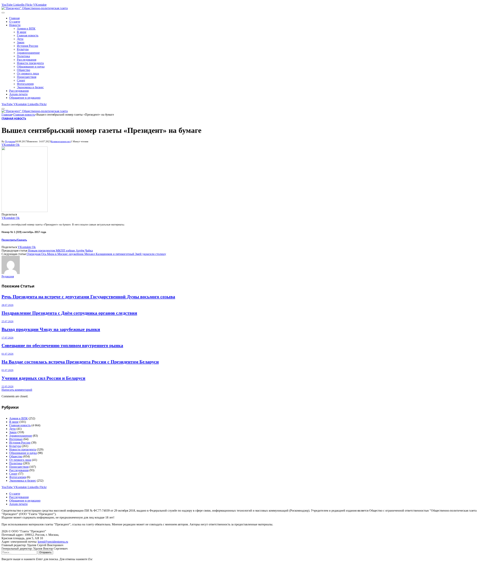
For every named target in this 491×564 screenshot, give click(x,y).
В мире (21, 32)
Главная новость (27, 35)
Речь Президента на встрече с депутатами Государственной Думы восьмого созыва (88, 296)
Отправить (45, 552)
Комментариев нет (61, 141)
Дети (20, 39)
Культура (23, 49)
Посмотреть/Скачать (14, 240)
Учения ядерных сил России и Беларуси (43, 378)
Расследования (26, 59)
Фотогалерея (25, 83)
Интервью (16, 439)
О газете (14, 21)
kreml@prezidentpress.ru (53, 541)
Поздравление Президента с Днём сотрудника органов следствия (69, 313)
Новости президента (30, 63)
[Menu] (3, 12)
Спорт (21, 80)
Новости (15, 25)
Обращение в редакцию (24, 97)
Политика (23, 56)
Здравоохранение (28, 52)
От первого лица (28, 73)
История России (27, 45)
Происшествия (26, 77)
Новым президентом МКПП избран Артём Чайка (60, 250)
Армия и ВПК (26, 28)
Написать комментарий (17, 389)
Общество (23, 70)
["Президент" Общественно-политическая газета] (35, 8)
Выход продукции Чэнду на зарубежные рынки (51, 329)
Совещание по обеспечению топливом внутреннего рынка (62, 345)
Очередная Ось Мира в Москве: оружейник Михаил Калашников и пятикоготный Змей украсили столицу (96, 254)
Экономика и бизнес (30, 87)
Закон (20, 42)
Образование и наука (30, 66)
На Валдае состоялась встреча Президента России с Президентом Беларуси (80, 361)
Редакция (10, 141)
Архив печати (18, 94)
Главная (14, 18)
